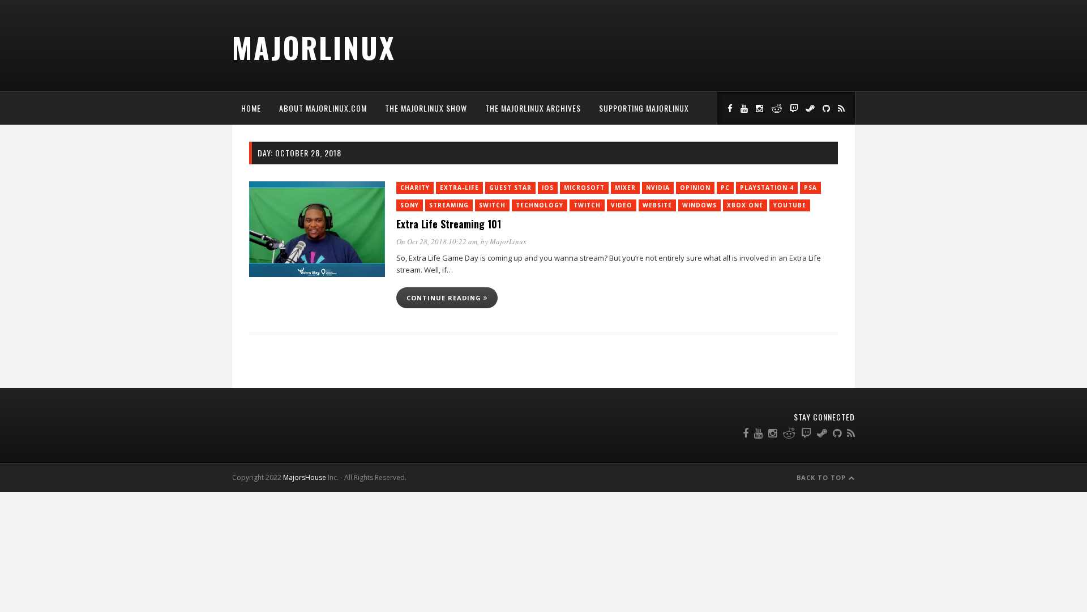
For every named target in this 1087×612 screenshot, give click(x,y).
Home (251, 108)
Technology (539, 205)
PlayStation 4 (767, 188)
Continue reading (444, 298)
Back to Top (822, 477)
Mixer (625, 188)
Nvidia (658, 188)
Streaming (449, 205)
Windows (699, 205)
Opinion (695, 188)
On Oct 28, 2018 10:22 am (436, 241)
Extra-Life (459, 188)
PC (725, 188)
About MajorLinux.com (323, 108)
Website (657, 205)
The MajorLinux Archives (533, 108)
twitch (587, 205)
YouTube (789, 205)
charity (415, 188)
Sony (409, 205)
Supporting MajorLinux (644, 108)
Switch (492, 205)
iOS (548, 188)
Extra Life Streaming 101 (448, 223)
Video (621, 205)
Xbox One (745, 205)
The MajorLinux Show (426, 108)
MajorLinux (314, 47)
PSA (810, 188)
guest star (510, 188)
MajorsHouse (304, 477)
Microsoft (584, 188)
